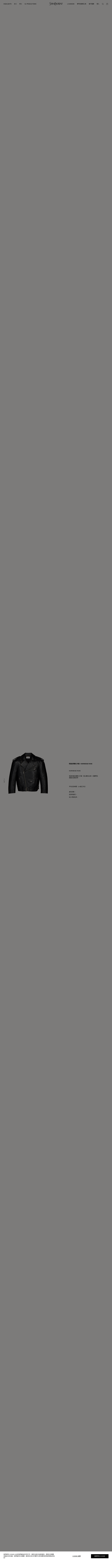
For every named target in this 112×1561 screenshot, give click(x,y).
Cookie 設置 (77, 1556)
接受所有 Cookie (99, 1556)
